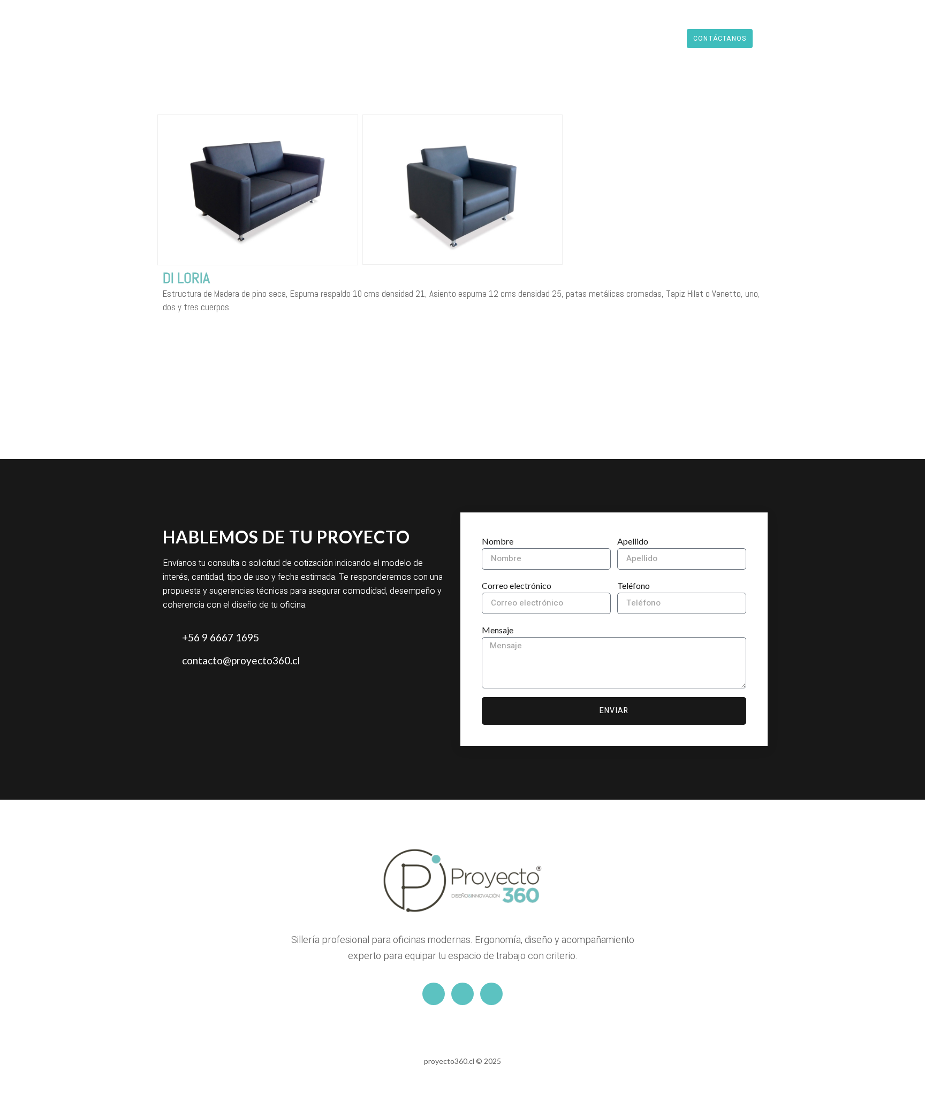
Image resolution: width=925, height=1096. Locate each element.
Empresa (502, 38)
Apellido (632, 541)
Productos (444, 38)
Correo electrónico (516, 585)
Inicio (393, 38)
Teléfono (633, 585)
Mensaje (497, 630)
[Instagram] (433, 994)
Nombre (497, 541)
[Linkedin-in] (462, 994)
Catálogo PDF (567, 38)
